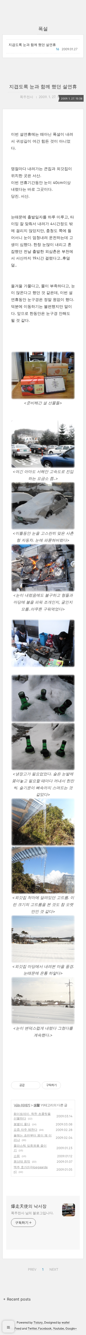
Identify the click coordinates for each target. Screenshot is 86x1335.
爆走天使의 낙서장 (29, 1206)
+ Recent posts (17, 1299)
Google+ (71, 1328)
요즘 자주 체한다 (25, 1129)
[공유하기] (29, 1085)
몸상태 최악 (22, 1161)
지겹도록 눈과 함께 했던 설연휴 (32, 45)
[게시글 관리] (35, 1085)
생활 (36, 1105)
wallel (66, 1322)
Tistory (38, 1322)
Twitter (32, 1328)
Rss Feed (15, 1328)
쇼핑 (17, 1156)
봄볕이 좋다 (22, 1124)
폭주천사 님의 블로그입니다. (32, 1213)
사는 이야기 (22, 1105)
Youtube (58, 1328)
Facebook (45, 1328)
